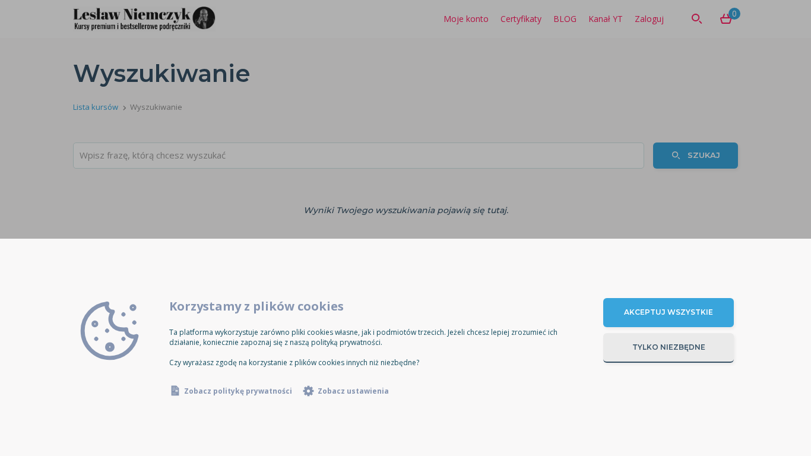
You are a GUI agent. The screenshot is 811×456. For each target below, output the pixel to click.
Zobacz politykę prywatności (238, 391)
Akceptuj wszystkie (668, 312)
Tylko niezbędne (668, 347)
